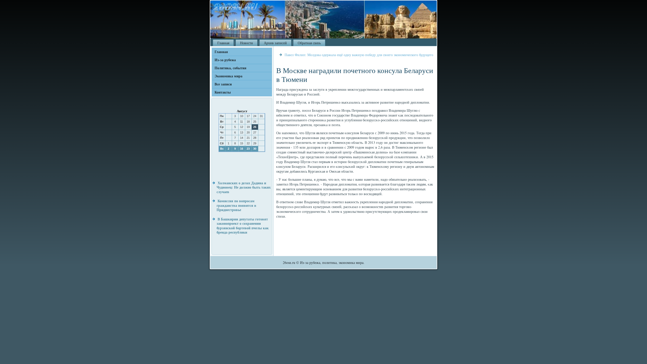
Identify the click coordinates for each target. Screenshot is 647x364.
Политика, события (230, 68)
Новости (246, 42)
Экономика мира (228, 76)
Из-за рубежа (225, 59)
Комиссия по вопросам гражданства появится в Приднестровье (236, 205)
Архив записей (275, 42)
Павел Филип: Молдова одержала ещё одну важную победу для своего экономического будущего (359, 54)
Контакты (223, 92)
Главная (223, 42)
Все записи (223, 84)
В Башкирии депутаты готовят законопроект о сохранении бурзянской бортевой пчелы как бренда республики (243, 225)
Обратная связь (309, 42)
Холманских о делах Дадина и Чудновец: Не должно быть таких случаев (244, 187)
